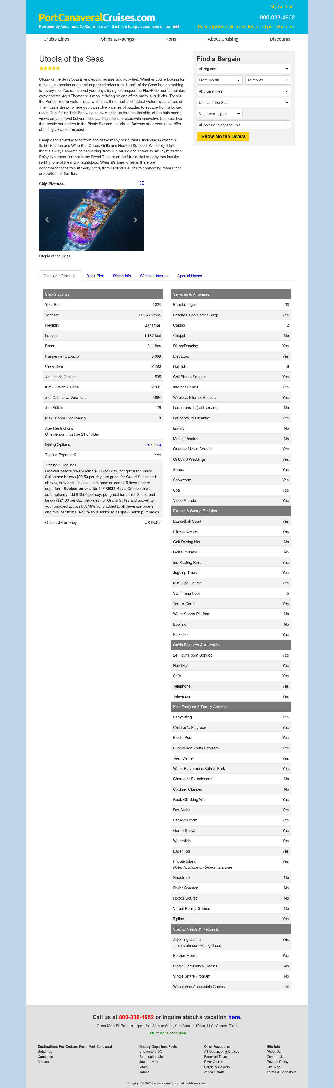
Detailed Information (60, 275)
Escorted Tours (215, 1056)
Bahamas (45, 1051)
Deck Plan (95, 275)
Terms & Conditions (281, 1071)
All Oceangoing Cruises (222, 1051)
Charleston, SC (150, 1051)
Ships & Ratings (117, 39)
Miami (143, 1066)
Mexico (43, 1061)
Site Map (273, 1066)
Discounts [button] (280, 39)
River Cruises (214, 1061)
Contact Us (275, 1056)
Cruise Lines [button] (56, 39)
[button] (47, 220)
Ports (170, 39)
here (234, 1017)
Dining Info (122, 275)
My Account (282, 6)
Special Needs (189, 275)
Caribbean (45, 1056)
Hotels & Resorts (217, 1066)
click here (153, 444)
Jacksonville (148, 1061)
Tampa (144, 1071)
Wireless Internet (154, 275)
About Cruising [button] (223, 39)
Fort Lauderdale (151, 1056)
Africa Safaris (214, 1071)
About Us (274, 1051)
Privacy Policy (278, 1061)
